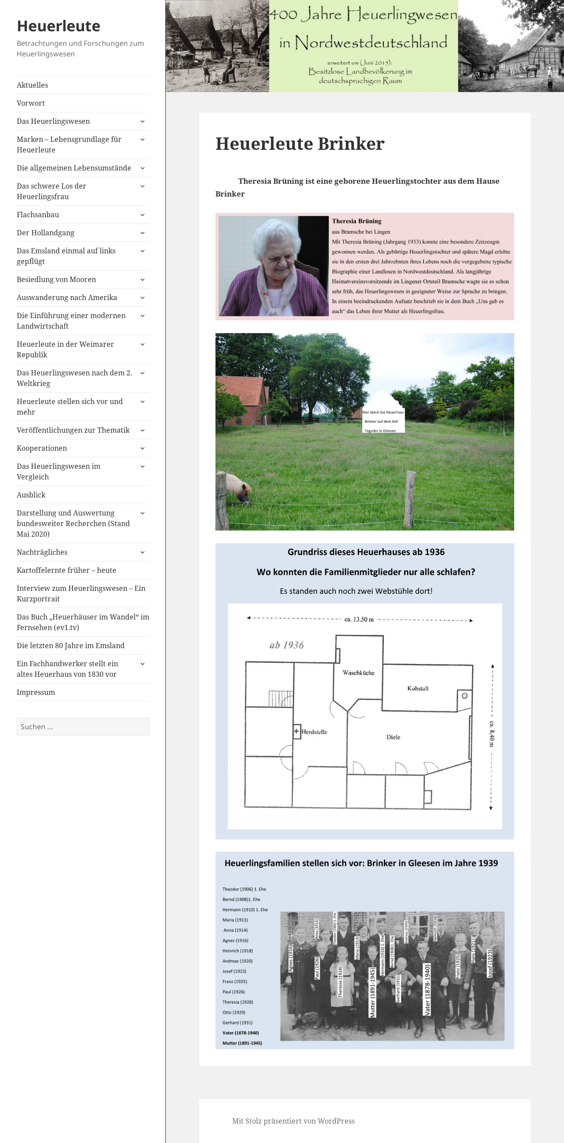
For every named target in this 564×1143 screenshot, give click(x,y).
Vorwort (31, 103)
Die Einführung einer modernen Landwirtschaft (71, 321)
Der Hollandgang (45, 233)
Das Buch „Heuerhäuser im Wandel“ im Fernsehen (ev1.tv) (83, 622)
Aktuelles (32, 85)
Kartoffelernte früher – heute (66, 570)
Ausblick (31, 495)
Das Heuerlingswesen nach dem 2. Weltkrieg (74, 378)
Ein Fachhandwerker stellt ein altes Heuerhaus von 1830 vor (67, 669)
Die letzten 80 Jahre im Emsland (71, 645)
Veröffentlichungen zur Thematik (73, 430)
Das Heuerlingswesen (53, 121)
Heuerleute (58, 25)
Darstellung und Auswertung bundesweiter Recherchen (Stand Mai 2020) (73, 523)
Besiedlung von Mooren (56, 279)
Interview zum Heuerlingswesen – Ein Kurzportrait (81, 593)
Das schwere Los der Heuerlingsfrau (51, 191)
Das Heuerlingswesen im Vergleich (58, 471)
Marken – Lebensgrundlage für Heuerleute (69, 144)
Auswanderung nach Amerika (67, 297)
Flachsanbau (38, 214)
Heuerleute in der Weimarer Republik (65, 349)
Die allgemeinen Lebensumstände (74, 168)
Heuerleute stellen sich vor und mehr (70, 407)
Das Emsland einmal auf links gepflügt (66, 256)
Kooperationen (42, 448)
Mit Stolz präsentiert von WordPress (293, 1121)
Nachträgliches (42, 552)
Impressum (36, 692)
